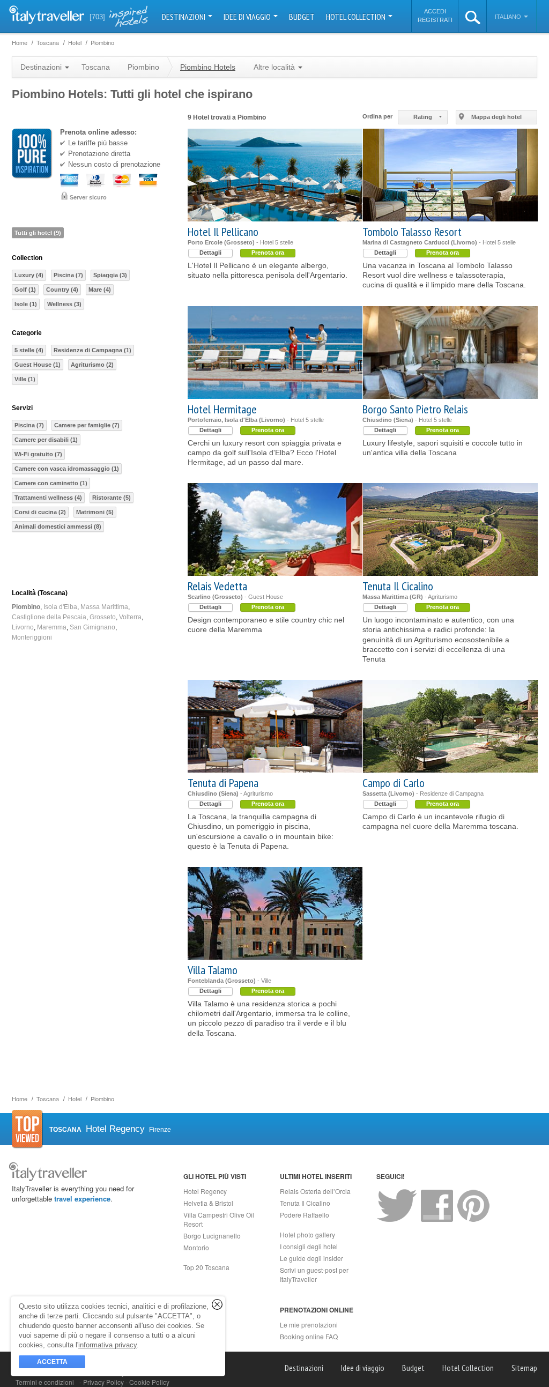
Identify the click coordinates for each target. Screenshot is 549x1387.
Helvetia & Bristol (208, 1202)
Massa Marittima (104, 607)
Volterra (130, 617)
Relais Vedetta (217, 586)
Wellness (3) (64, 304)
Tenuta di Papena (223, 782)
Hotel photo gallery (307, 1234)
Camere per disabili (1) (46, 439)
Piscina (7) (68, 275)
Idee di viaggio (248, 16)
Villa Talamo (213, 969)
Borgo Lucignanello (212, 1235)
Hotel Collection (356, 16)
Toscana (95, 67)
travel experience (82, 1198)
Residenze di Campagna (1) (92, 350)
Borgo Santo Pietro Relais (415, 409)
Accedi (435, 11)
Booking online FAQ (309, 1336)
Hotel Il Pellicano (223, 231)
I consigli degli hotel (309, 1246)
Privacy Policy (104, 1381)
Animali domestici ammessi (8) (57, 526)
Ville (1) (24, 379)
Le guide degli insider (311, 1258)
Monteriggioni (32, 637)
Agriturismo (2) (92, 364)
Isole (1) (25, 304)
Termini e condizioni (45, 1381)
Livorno (23, 627)
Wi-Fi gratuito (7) (38, 454)
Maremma (51, 627)
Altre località (275, 67)
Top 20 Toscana (206, 1267)
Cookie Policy (149, 1381)
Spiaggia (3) (110, 275)
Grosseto (103, 617)
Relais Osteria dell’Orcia (315, 1191)
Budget (302, 16)
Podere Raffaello (304, 1214)
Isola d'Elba (60, 607)
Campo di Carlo (393, 782)
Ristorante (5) (111, 497)
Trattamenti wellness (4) (48, 497)
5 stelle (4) (28, 350)
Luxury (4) (28, 275)
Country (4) (62, 289)
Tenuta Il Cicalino (397, 586)
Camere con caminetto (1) (50, 483)
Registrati (435, 20)
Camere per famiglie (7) (87, 425)
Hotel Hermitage (222, 409)
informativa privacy (107, 1345)
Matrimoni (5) (95, 512)
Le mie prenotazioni (309, 1324)
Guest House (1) (37, 364)
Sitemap (524, 1367)
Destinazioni (184, 16)
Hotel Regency (205, 1191)
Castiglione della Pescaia (49, 617)
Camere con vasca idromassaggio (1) (66, 468)
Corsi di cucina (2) (40, 512)
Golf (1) (25, 289)
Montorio (196, 1247)
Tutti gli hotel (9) (37, 232)
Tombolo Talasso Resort (412, 231)
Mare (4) (99, 289)
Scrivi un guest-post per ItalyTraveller (314, 1274)
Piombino (26, 607)
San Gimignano (92, 627)
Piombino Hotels (207, 67)
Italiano (509, 16)
